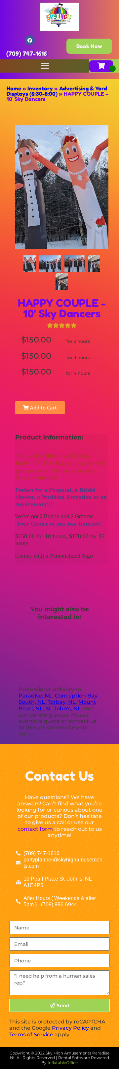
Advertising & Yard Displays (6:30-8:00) (57, 91)
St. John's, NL (63, 708)
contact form (35, 829)
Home (14, 88)
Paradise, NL (35, 696)
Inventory (40, 88)
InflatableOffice (63, 1062)
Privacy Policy (70, 1028)
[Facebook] (30, 40)
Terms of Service (31, 1034)
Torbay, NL (62, 702)
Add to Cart (43, 407)
